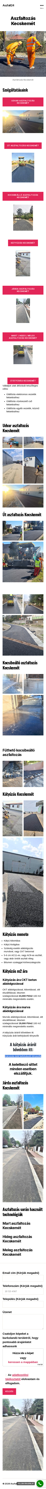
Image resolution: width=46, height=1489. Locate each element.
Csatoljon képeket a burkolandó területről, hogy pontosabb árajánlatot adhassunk (23, 1348)
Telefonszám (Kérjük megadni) (22, 1286)
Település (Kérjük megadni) (20, 1299)
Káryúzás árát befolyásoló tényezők (23, 1056)
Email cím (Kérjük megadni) (21, 1272)
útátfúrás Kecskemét (23, 381)
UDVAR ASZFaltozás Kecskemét (23, 101)
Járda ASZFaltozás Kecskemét (23, 290)
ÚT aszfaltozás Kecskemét (23, 145)
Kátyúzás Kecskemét (23, 243)
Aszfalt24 (8, 5)
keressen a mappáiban (23, 1362)
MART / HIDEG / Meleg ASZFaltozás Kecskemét (23, 336)
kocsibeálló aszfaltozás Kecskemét (23, 196)
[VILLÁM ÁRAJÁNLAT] (39, 1483)
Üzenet (7, 1312)
